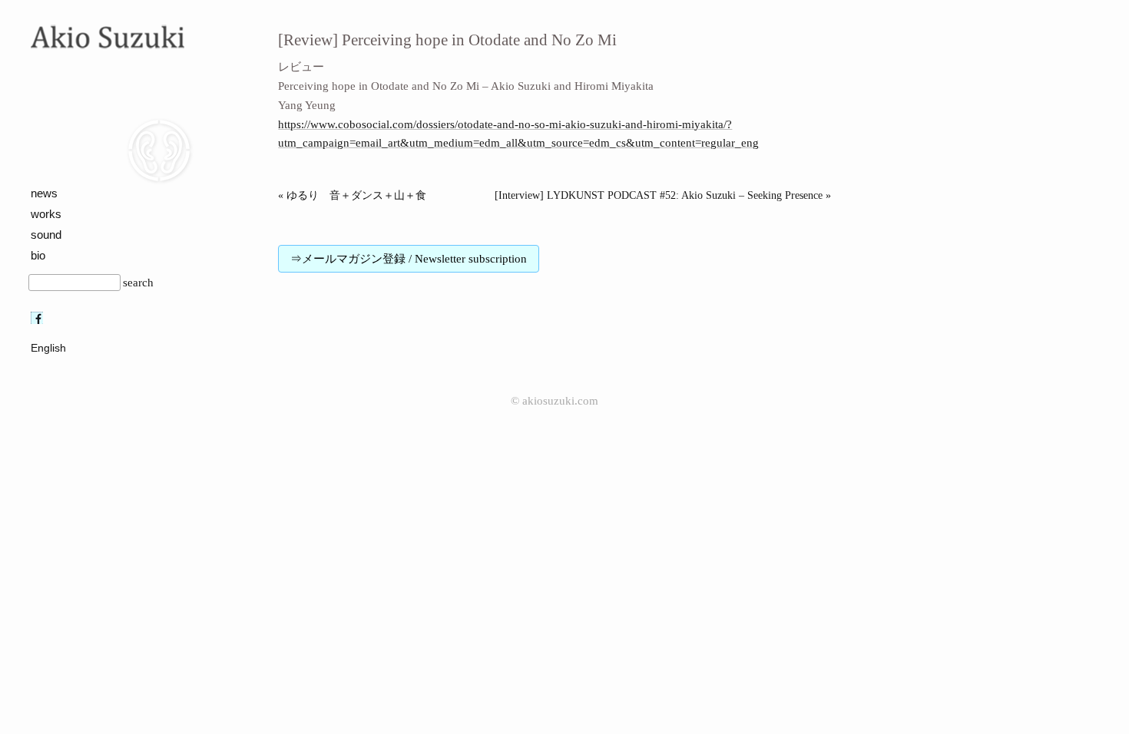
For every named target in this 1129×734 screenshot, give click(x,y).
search (138, 282)
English (48, 348)
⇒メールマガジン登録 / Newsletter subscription (408, 259)
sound (46, 234)
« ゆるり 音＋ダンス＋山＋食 (352, 195)
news (44, 193)
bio (38, 255)
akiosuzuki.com (560, 401)
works (46, 213)
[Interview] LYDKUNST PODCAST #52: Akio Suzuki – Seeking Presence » (663, 195)
